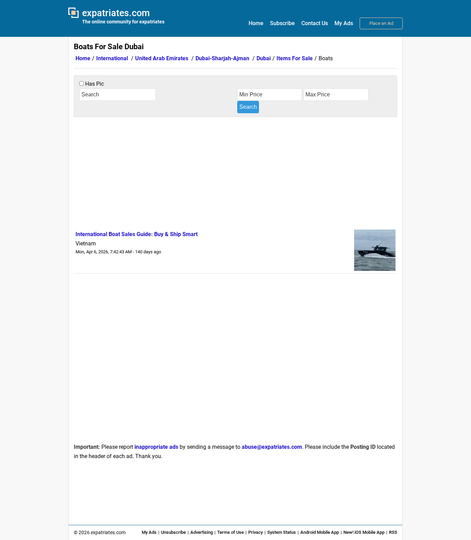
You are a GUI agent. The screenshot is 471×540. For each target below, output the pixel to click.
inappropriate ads (156, 447)
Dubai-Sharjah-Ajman (222, 58)
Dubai (264, 58)
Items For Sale (295, 58)
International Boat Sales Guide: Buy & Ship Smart (137, 234)
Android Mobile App (319, 532)
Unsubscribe (173, 532)
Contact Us (314, 23)
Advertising (201, 532)
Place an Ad (381, 23)
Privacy (255, 532)
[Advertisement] (235, 172)
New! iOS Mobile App (363, 532)
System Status (281, 532)
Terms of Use (230, 532)
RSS (393, 532)
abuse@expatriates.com (272, 447)
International (112, 58)
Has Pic (94, 84)
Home (256, 23)
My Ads (343, 23)
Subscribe (282, 23)
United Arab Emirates (161, 58)
